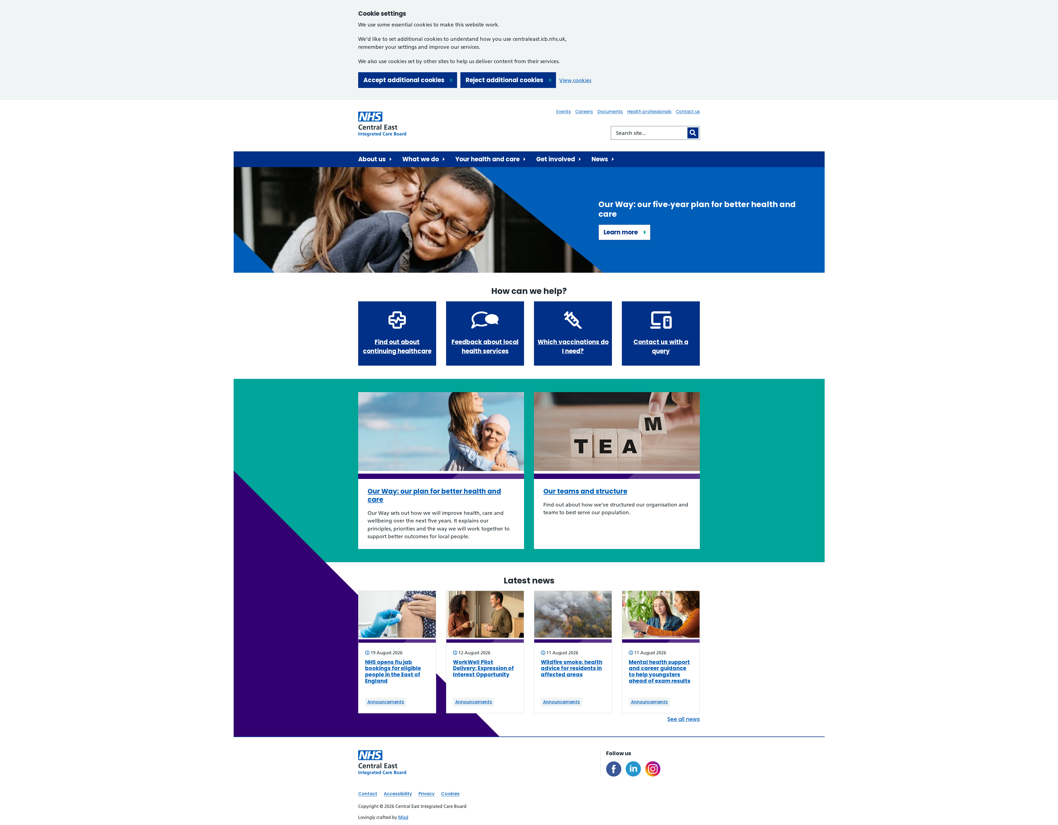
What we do (420, 159)
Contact (367, 794)
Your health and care (487, 159)
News (600, 159)
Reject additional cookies (504, 80)
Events (563, 111)
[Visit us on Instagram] (652, 768)
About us (372, 159)
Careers (584, 111)
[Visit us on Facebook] (613, 768)
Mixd (403, 817)
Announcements (385, 702)
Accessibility (398, 794)
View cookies (575, 80)
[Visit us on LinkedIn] (633, 768)
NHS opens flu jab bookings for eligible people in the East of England (393, 671)
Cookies (450, 794)
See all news (683, 719)
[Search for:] (648, 133)
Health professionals (649, 111)
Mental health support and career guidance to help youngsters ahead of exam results (659, 671)
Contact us (688, 111)
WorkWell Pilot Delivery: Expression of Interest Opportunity (483, 668)
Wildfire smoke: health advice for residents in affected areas (571, 668)
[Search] (693, 133)
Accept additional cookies (403, 80)
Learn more (621, 232)
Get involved (555, 159)
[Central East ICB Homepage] (382, 124)
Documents (610, 111)
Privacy (426, 794)
